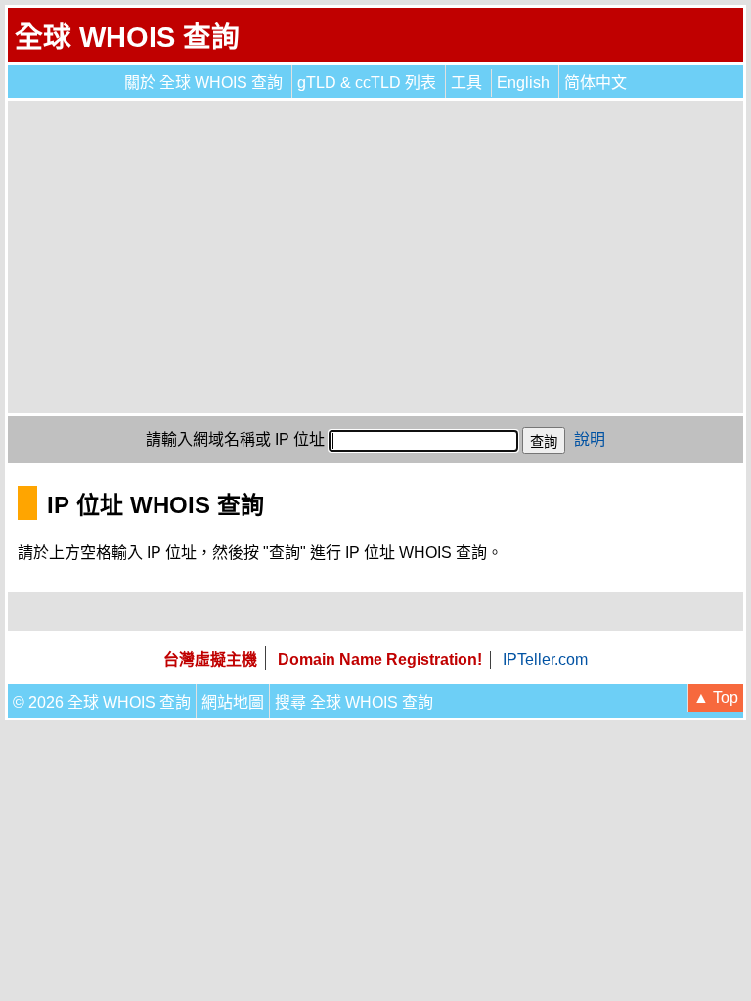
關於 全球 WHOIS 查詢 (203, 82)
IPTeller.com (545, 659)
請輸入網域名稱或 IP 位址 (235, 439)
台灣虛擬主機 (210, 659)
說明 (589, 439)
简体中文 (595, 82)
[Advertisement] (375, 257)
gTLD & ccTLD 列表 (366, 82)
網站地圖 (232, 702)
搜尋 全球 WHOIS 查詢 (354, 702)
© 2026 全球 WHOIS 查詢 (102, 702)
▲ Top (715, 697)
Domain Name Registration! (380, 659)
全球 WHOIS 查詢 (127, 37)
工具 (466, 82)
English (523, 82)
